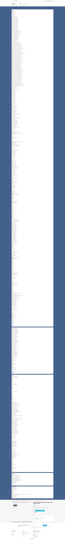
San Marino (13, 287)
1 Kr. (12, 382)
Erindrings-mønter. (14, 435)
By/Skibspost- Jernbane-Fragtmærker (16, 141)
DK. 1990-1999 (13, 99)
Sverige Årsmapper (14, 241)
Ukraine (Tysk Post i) (14, 294)
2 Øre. (12, 379)
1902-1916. (13, 184)
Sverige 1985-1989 (14, 231)
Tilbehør (13, 491)
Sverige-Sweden (14, 360)
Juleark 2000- (13, 131)
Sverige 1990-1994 (14, 233)
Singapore (13, 372)
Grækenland (13, 269)
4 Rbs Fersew (13, 14)
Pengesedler (13, 535)
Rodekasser (13, 492)
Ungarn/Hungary (14, 312)
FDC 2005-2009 (14, 237)
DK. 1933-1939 (13, 93)
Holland (13, 270)
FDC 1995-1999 (13, 235)
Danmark (13, 10)
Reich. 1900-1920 (14, 302)
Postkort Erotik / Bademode (15, 336)
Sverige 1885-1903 (14, 225)
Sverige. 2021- (13, 240)
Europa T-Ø (13, 290)
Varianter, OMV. (14, 103)
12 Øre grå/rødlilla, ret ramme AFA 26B (16, 70)
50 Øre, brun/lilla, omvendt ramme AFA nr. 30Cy (18, 84)
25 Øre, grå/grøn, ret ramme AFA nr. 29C (17, 82)
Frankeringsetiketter (14, 152)
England (13, 266)
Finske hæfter (13, 200)
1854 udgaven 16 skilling (15, 21)
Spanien (13, 289)
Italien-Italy (13, 365)
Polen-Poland (13, 448)
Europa (13, 361)
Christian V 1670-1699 (14, 422)
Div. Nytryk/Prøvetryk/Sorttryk (15, 127)
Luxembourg (13, 278)
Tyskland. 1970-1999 (14, 307)
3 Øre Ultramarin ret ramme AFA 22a (16, 43)
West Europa (13, 484)
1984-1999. (13, 205)
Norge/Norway (13, 414)
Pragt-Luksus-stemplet (15, 105)
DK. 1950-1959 (13, 96)
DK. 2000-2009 (13, 100)
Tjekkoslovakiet (14, 315)
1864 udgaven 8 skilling (14, 29)
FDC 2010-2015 (13, 239)
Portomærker (13, 186)
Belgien (13, 260)
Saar (12, 286)
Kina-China (13, 369)
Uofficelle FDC (13, 136)
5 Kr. (12, 397)
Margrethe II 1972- (14, 398)
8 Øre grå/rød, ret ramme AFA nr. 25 (16, 50)
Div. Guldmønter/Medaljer (15, 410)
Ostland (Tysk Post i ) (14, 298)
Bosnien (13, 262)
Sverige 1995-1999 (14, 234)
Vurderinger (13, 493)
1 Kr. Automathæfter (14, 123)
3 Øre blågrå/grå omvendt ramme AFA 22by (17, 45)
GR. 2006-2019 (13, 171)
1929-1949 (13, 196)
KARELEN (13, 192)
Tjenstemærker (14, 252)
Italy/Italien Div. (13, 275)
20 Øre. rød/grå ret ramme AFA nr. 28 (16, 59)
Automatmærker (14, 113)
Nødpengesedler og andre (15, 481)
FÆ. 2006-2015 (13, 155)
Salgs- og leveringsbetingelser (26, 532)
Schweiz (13, 366)
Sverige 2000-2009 (14, 236)
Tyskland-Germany (14, 368)
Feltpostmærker (14, 245)
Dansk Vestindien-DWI (14, 357)
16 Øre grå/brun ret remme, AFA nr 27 (16, 57)
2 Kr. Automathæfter (14, 124)
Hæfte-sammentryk (14, 143)
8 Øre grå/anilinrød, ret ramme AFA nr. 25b (17, 53)
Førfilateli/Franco (14, 12)
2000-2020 (13, 198)
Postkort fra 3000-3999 (15, 329)
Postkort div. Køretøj (14, 351)
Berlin (12, 309)
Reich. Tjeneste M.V (14, 304)
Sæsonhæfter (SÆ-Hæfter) (15, 146)
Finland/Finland (13, 438)
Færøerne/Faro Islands (14, 412)
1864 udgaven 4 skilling (14, 28)
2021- (12, 199)
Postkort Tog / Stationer (15, 352)
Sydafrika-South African (15, 467)
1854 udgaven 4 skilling (14, 20)
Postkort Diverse (14, 354)
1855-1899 (13, 246)
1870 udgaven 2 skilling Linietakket (16, 30)
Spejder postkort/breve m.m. (15, 350)
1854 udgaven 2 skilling (14, 19)
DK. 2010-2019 (13, 101)
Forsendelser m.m (14, 111)
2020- (12, 207)
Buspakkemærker (14, 202)
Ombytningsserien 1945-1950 (15, 477)
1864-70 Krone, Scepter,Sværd (16, 26)
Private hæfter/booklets (15, 174)
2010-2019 (13, 217)
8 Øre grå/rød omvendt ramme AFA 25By (17, 69)
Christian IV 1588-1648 (14, 420)
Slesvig (12, 147)
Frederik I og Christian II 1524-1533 (16, 418)
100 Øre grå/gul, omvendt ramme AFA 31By (17, 77)
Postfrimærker (13, 148)
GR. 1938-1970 (13, 168)
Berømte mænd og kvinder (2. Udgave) (16, 480)
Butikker (23, 536)
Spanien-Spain (13, 367)
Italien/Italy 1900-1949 (14, 273)
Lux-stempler (13, 160)
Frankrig (13, 268)
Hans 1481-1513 (13, 416)
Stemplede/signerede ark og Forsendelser (17, 133)
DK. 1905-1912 (13, 90)
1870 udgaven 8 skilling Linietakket (16, 32)
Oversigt (23, 535)
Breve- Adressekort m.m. (15, 102)
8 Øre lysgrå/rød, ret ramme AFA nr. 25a (17, 51)
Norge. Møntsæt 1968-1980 (15, 430)
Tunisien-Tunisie (14, 468)
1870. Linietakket (14, 40)
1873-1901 (13, 212)
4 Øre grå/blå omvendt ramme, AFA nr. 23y (17, 47)
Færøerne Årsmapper (14, 159)
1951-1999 (13, 248)
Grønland (13, 161)
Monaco (13, 280)
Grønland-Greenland (14, 356)
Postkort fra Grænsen (14, 340)
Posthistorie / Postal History (15, 166)
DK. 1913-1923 (13, 91)
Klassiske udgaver (14, 11)
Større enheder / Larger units (15, 89)
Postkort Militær (14, 343)
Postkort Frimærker (14, 338)
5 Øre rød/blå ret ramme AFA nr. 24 (16, 49)
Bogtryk (13, 104)
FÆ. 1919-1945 (13, 151)
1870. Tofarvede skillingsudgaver (16, 34)
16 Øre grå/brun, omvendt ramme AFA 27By (17, 72)
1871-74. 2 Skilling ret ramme (15, 35)
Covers (13, 285)
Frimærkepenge (14, 488)
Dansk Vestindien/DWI (14, 411)
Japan (12, 370)
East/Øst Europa (14, 485)
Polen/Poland (13, 282)
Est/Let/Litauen (14, 443)
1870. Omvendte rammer (15, 39)
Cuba (12, 461)
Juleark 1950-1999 (14, 130)
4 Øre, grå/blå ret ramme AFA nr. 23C (16, 80)
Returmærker (13, 253)
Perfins (12, 138)
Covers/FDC (13, 271)
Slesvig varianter (14, 149)
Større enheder (14, 185)
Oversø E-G (13, 320)
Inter (12, 417)
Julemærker (13, 128)
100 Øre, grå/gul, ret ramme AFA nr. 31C (17, 85)
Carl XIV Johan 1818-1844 (15, 427)
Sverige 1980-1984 (14, 230)
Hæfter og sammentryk (15, 300)
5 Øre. (12, 380)
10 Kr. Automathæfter (14, 125)
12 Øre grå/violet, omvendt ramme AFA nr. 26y (17, 55)
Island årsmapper (14, 223)
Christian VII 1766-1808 (14, 377)
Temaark (13, 140)
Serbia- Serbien (14, 452)
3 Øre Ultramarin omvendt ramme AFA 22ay (17, 44)
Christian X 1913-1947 (14, 384)
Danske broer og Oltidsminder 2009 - (16, 475)
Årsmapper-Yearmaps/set (15, 203)
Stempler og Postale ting (15, 137)
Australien (13, 458)
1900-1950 (13, 247)
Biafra (12, 459)
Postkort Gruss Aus (14, 339)
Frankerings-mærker (14, 142)
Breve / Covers (13, 88)
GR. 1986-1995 (13, 170)
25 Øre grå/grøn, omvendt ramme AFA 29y (17, 61)
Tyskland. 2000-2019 (14, 308)
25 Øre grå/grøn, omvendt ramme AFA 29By (17, 74)
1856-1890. (13, 190)
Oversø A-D (13, 319)
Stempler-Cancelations (15, 182)
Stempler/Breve (14, 167)
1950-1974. (13, 197)
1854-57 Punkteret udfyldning (15, 18)
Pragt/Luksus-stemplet (15, 201)
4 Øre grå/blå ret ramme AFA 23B (16, 67)
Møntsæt (13, 437)
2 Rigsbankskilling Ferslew (15, 17)
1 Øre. (12, 378)
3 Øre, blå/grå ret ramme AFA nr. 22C (16, 78)
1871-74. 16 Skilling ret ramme (15, 38)
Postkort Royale (14, 348)
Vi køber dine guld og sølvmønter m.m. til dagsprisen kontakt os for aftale (21, 494)
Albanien (13, 261)
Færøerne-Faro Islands (14, 355)
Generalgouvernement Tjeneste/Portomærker (18, 295)
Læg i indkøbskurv (40, 510)
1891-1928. (13, 195)
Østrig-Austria (13, 363)
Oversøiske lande (14, 457)
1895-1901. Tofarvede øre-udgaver (16, 65)
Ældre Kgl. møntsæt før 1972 (15, 404)
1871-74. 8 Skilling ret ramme (15, 36)
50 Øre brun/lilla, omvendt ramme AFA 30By (17, 75)
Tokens (13, 471)
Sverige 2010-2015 (14, 238)
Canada (13, 460)
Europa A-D (13, 259)
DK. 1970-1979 (13, 98)
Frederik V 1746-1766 (14, 424)
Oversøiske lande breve (15, 317)
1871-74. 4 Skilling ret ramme (15, 37)
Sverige (13, 224)
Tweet (37, 514)
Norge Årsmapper (14, 255)
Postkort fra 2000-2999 (15, 328)
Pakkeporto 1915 (14, 163)
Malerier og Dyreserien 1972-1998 (16, 479)
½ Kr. (12, 389)
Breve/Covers (13, 94)
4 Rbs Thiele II (13, 15)
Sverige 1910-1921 (14, 226)
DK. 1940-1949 (13, 95)
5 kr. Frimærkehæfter (14, 120)
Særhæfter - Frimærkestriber (15, 118)
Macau (12, 321)
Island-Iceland (13, 359)
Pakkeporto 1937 (14, 165)
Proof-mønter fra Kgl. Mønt (15, 403)
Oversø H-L (13, 323)
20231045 (37, 536)
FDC (12, 135)
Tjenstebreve (13, 13)
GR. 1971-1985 (13, 169)
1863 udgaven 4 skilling (14, 24)
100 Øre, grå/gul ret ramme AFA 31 (16, 63)
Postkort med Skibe (14, 349)
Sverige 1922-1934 (14, 227)
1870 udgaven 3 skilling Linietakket (16, 31)
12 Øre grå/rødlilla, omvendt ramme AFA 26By (17, 71)
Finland (12, 189)
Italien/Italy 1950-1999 (14, 274)
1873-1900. (13, 183)
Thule (12, 179)
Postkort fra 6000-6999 (15, 331)
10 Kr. (12, 400)
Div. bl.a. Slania (13, 244)
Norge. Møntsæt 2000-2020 (15, 433)
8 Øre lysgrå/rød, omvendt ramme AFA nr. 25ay (17, 52)
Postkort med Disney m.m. (15, 353)
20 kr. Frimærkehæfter (14, 122)
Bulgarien (13, 263)
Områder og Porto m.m (14, 283)
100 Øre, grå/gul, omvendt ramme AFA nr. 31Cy (17, 86)
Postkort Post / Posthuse (15, 346)
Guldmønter (13, 406)
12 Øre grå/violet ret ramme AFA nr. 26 (16, 54)
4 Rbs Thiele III (13, 16)
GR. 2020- (13, 172)
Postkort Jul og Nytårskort (15, 341)
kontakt (23, 534)
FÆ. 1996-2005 (13, 154)
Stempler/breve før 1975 (15, 150)
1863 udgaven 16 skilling (15, 25)
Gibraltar (13, 265)
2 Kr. (12, 383)
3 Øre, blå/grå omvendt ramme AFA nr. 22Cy (17, 79)
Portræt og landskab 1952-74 (15, 478)
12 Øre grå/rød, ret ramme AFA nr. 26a (16, 56)
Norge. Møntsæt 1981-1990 (15, 431)
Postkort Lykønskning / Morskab (16, 342)
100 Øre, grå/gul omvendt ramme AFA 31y (17, 64)
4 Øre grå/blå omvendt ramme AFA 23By (17, 68)
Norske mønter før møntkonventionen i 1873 (17, 415)
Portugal (13, 281)
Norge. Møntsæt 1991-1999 (15, 432)
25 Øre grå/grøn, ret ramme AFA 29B (16, 73)
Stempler (13, 222)
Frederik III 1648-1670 (14, 421)
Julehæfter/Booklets (14, 178)
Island (12, 211)
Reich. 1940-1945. (14, 303)
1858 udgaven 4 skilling (14, 23)
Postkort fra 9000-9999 (15, 333)
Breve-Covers (13, 257)
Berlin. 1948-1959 (14, 310)
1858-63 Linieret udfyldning (15, 22)
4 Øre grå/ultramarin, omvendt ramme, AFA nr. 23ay (18, 48)
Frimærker (13, 532)
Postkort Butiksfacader (15, 334)
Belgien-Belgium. (14, 441)
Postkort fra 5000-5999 (15, 330)
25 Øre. (12, 381)
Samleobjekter (13, 489)
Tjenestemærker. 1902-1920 (15, 220)
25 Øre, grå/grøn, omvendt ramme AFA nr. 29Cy (18, 83)
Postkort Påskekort (14, 347)
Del (35, 514)
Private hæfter (13, 117)
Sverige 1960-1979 (14, 229)
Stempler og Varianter (14, 132)
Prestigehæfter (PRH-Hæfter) (15, 145)
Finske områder (14, 191)
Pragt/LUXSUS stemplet (15, 242)
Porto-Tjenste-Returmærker (15, 251)
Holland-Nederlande (14, 445)
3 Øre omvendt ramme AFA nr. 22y (16, 42)
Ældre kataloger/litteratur (15, 497)
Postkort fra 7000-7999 (15, 332)
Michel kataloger (14, 496)
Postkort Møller (14, 344)
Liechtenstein (13, 277)
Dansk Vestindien (14, 181)
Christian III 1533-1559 (14, 419)
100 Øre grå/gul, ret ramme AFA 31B (16, 76)
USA (12, 324)
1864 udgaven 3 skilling (14, 27)
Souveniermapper (14, 126)
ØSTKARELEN (13, 194)
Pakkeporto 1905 (14, 162)
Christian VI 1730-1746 (14, 423)
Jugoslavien (13, 276)
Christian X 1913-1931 (14, 409)
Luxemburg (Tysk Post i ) (15, 297)
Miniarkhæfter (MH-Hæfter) (15, 144)
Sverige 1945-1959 (14, 228)
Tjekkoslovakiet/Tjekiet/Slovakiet (16, 454)
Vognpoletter (13, 487)
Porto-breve (13, 108)
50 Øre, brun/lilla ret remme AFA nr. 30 (16, 62)
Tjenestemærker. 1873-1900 (15, 219)
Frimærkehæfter (14, 116)
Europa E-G (13, 264)
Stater (12, 292)
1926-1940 (13, 213)
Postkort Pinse (13, 345)
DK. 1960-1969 (13, 97)
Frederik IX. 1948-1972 (14, 391)
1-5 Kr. (12, 399)
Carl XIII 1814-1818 (14, 426)
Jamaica (13, 462)
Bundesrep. (13, 305)
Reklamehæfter (14, 119)
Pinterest (39, 514)
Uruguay (13, 470)
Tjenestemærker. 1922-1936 (15, 221)
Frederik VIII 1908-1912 (14, 408)
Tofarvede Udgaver (14, 33)
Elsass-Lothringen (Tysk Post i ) (16, 296)
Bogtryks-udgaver (14, 87)
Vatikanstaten (13, 314)
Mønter (13, 534)
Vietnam (13, 325)
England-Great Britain (14, 442)
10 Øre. (12, 387)
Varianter (13, 180)
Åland (12, 204)
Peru (12, 466)
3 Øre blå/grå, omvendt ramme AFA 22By (17, 66)
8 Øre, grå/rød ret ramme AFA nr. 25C (16, 81)
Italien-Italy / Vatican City (15, 446)
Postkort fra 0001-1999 (15, 327)
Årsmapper (13, 134)
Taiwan (12, 318)
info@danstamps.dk (35, 537)
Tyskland (13, 291)
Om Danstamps (24, 533)
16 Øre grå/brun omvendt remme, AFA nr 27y (17, 58)
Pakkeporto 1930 (14, 164)
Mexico (12, 465)
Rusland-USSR (13, 450)
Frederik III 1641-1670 (14, 376)
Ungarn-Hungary (14, 456)
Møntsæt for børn (14, 402)
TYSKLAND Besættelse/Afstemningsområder (17, 293)
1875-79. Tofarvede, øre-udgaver (16, 41)
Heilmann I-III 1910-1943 (14, 474)
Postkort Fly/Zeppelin (14, 337)
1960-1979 (13, 215)
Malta (12, 279)
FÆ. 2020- (13, 156)
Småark (13, 139)
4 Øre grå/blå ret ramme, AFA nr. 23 (16, 46)
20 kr (12, 401)
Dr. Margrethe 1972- (14, 407)
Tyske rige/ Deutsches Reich (15, 299)
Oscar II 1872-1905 (14, 429)
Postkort (13, 533)
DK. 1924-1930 (13, 92)
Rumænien (13, 284)
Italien (12, 272)
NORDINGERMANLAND (14, 193)
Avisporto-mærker (14, 112)
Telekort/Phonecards (14, 490)
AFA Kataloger (13, 495)
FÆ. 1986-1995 (13, 153)
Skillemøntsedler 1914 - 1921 (15, 476)
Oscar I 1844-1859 (14, 428)
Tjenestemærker (14, 106)
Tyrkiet (12, 313)
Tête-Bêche (13, 115)
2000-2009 (13, 206)
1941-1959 (13, 214)
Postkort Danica (14, 335)
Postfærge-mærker (14, 110)
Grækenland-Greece (14, 444)
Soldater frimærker (14, 107)
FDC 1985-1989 (13, 232)
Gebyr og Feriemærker (14, 109)
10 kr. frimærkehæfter (14, 121)
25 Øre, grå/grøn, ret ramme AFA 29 (16, 60)
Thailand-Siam (13, 322)
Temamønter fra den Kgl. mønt (15, 405)
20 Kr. (12, 434)
